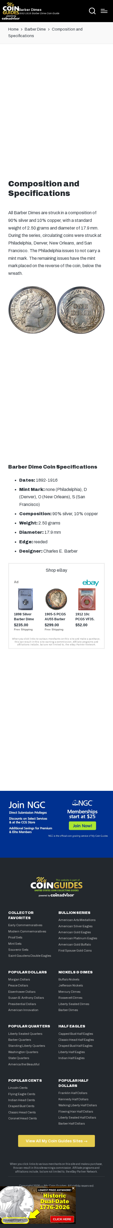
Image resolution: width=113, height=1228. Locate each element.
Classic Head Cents (22, 1112)
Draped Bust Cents (21, 1106)
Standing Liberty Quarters (26, 1045)
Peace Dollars (18, 985)
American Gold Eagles (74, 932)
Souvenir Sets (18, 949)
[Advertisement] (56, 110)
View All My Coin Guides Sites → (56, 1141)
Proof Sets (15, 937)
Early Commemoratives (25, 925)
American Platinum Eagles (77, 938)
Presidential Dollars (22, 1004)
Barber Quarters (19, 1039)
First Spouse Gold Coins (75, 950)
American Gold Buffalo (74, 944)
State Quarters (18, 1058)
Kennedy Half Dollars (73, 1099)
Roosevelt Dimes (70, 997)
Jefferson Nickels (70, 985)
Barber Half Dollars (71, 1123)
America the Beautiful (23, 1064)
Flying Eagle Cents (21, 1094)
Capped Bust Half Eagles (75, 1033)
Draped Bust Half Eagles (75, 1045)
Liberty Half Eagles (71, 1052)
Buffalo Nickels (68, 979)
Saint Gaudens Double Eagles (29, 955)
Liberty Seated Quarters (25, 1033)
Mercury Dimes (69, 991)
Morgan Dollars (19, 979)
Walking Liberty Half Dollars (77, 1105)
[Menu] (104, 11)
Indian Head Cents (21, 1100)
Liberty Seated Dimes (73, 1004)
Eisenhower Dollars (21, 991)
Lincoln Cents (17, 1087)
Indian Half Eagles (71, 1058)
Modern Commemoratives (27, 931)
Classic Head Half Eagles (76, 1039)
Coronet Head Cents (22, 1118)
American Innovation (23, 1010)
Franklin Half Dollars (72, 1093)
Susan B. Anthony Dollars (26, 997)
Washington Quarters (23, 1052)
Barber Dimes (29, 10)
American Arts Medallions (76, 920)
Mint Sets (14, 943)
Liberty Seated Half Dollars (77, 1117)
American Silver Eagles (75, 926)
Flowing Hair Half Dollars (75, 1111)
